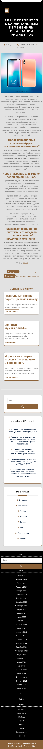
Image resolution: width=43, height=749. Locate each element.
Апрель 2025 (21, 624)
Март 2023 (21, 688)
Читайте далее (12, 311)
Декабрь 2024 (21, 639)
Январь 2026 (21, 591)
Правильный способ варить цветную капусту (21, 297)
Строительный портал (21, 5)
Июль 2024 (21, 658)
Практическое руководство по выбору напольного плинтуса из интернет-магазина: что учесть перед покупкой (23, 440)
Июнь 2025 (21, 617)
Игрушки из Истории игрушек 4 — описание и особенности (20, 359)
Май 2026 (22, 576)
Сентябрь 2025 (21, 606)
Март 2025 (21, 628)
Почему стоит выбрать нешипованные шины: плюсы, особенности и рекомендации (23, 451)
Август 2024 (21, 654)
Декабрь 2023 (21, 685)
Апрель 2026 (21, 579)
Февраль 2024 (21, 677)
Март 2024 (21, 673)
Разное (25, 263)
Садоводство (23, 533)
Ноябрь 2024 (21, 643)
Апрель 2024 (21, 670)
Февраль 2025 (21, 632)
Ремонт (23, 528)
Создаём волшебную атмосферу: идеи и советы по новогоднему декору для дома (23, 461)
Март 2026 (21, 583)
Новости (23, 516)
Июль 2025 (21, 613)
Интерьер (23, 500)
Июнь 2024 (21, 662)
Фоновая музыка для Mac (16, 326)
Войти (21, 699)
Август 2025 (21, 609)
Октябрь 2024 (21, 647)
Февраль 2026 (21, 587)
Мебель (23, 511)
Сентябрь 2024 (21, 651)
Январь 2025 (21, 636)
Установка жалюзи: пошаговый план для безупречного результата (23, 430)
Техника (23, 539)
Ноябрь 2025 (21, 598)
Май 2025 (21, 621)
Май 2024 (21, 666)
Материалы (23, 505)
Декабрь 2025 (21, 594)
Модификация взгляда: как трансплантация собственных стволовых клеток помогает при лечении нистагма (23, 472)
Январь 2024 (21, 681)
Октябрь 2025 (21, 602)
